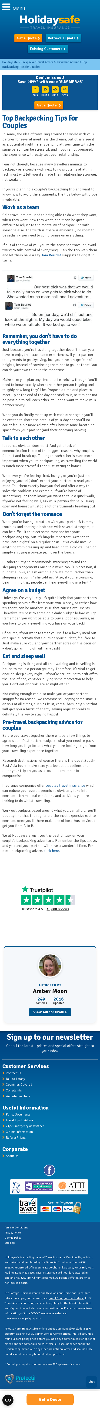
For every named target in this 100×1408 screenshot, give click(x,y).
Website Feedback (18, 1096)
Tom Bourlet (51, 255)
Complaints (14, 1090)
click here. (52, 851)
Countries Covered (19, 1085)
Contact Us (13, 1073)
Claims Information (19, 1132)
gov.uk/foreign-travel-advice (66, 1298)
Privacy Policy (13, 1232)
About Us (12, 1156)
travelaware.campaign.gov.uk (23, 1318)
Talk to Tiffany (15, 1079)
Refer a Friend (16, 1138)
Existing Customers (46, 49)
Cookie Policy (13, 1238)
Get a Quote (27, 38)
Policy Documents (18, 1114)
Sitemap (10, 1243)
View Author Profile (50, 1012)
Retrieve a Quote (62, 38)
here (77, 1364)
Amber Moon (50, 991)
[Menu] (4, 6)
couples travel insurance (65, 785)
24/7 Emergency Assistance (25, 1126)
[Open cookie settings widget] (7, 1400)
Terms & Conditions (16, 1227)
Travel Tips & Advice (19, 1120)
